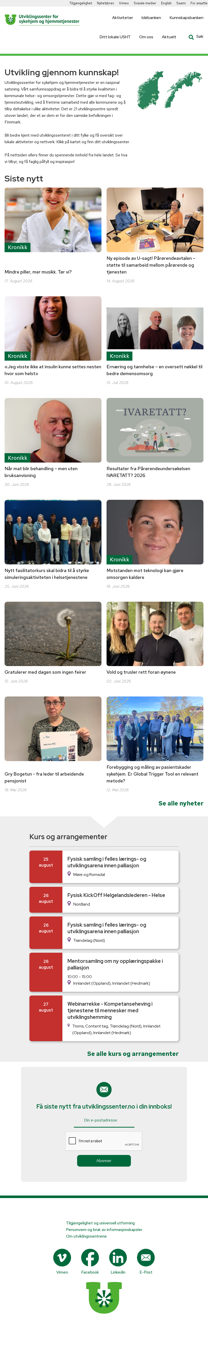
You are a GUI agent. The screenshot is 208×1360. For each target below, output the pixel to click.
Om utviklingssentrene (86, 1236)
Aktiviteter (122, 17)
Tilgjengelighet (81, 3)
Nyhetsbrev (105, 3)
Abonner (103, 1160)
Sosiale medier (145, 3)
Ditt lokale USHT (115, 37)
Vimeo (124, 3)
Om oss (146, 37)
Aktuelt (169, 37)
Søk (192, 37)
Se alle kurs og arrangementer (133, 1054)
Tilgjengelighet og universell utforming (100, 1223)
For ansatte (198, 3)
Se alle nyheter (181, 803)
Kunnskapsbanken (186, 17)
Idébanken (151, 17)
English (166, 3)
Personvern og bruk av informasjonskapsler (104, 1229)
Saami (181, 3)
